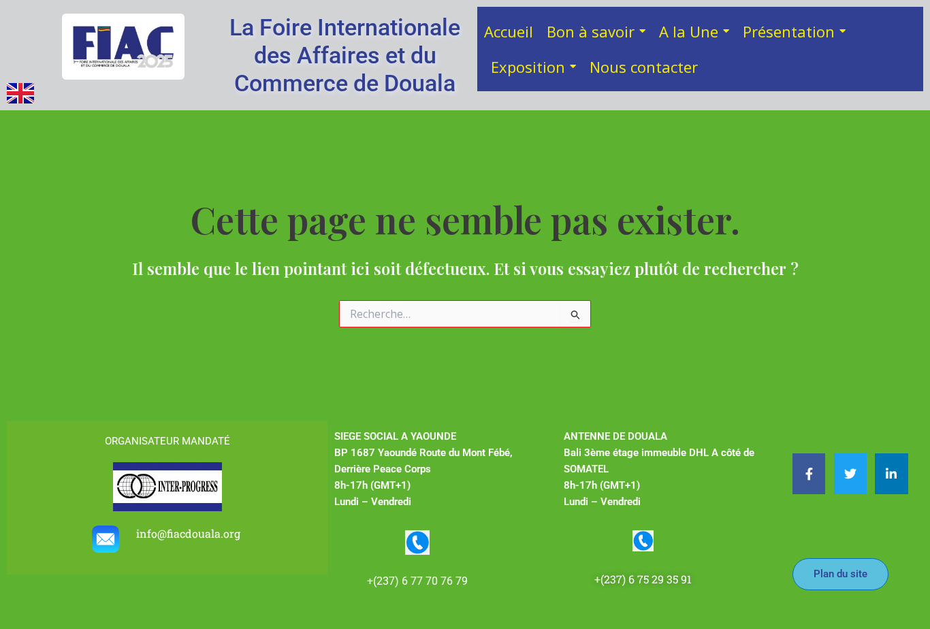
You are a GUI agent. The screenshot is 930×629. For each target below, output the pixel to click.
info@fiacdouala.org (189, 533)
